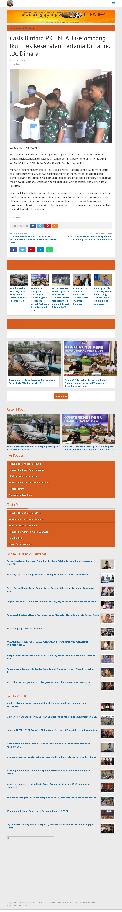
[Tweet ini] (22, 249)
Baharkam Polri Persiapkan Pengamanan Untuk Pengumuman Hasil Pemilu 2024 (90, 236)
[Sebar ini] (13, 249)
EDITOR (68, 902)
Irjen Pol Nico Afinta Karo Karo (25, 463)
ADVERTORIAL (56, 902)
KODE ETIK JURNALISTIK (17, 905)
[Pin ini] (31, 249)
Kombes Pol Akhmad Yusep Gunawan (29, 482)
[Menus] (113, 3)
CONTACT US (40, 902)
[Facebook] (33, 226)
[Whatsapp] (49, 249)
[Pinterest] (47, 226)
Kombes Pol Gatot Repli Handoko (26, 470)
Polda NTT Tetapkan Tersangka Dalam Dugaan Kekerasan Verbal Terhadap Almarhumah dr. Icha (86, 383)
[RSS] (55, 226)
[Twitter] (40, 226)
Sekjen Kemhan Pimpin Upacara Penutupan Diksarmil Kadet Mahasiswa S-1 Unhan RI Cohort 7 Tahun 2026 (60, 297)
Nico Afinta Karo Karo (20, 495)
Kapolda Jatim (16, 488)
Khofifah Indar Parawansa (23, 476)
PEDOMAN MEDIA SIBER (85, 902)
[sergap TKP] (10, 3)
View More (61, 396)
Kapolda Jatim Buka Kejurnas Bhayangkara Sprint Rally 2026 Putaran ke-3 (18, 294)
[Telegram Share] (40, 249)
